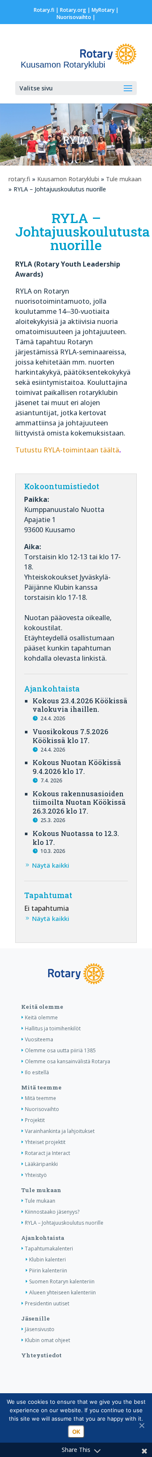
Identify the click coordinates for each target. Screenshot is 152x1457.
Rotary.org (73, 10)
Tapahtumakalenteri (49, 1248)
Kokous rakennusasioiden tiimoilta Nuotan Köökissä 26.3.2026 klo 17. (79, 802)
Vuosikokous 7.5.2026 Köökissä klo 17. (70, 736)
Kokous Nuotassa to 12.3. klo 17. (76, 838)
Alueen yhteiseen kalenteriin (62, 1292)
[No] (141, 1425)
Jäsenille (35, 1318)
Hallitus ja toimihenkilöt (53, 1028)
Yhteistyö (36, 1175)
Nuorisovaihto (74, 17)
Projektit (35, 1120)
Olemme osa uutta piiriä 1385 (60, 1050)
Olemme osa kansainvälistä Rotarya (67, 1061)
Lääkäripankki (41, 1164)
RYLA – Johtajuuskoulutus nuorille (64, 1222)
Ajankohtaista (42, 1238)
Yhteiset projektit (45, 1142)
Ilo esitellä (37, 1072)
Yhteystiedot (41, 1355)
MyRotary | (105, 10)
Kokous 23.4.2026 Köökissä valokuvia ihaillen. (80, 705)
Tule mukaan (123, 179)
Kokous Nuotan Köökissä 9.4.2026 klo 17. (77, 767)
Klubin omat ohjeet (47, 1340)
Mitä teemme (41, 1087)
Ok (76, 1431)
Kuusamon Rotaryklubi (68, 179)
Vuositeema (39, 1039)
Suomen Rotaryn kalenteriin (62, 1281)
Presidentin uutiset (47, 1303)
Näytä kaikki (50, 865)
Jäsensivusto (39, 1329)
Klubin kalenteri (47, 1259)
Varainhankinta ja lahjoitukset (60, 1131)
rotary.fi (19, 179)
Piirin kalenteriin (48, 1270)
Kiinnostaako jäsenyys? (52, 1211)
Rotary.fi (44, 10)
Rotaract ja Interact (47, 1153)
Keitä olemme (42, 1006)
